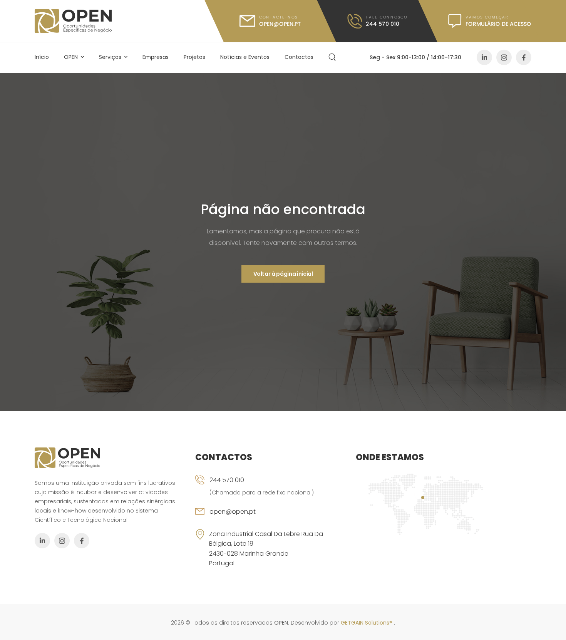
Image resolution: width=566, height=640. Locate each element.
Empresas (155, 57)
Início (42, 57)
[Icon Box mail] (270, 21)
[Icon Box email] (269, 518)
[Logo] (73, 21)
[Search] (333, 57)
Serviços (110, 57)
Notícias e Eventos (245, 57)
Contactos (299, 57)
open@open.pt (232, 511)
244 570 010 (226, 480)
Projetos (194, 57)
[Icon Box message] (489, 21)
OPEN (71, 57)
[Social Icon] (484, 57)
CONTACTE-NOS (278, 17)
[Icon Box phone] (269, 491)
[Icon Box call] (377, 21)
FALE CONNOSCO (386, 17)
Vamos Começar (487, 17)
